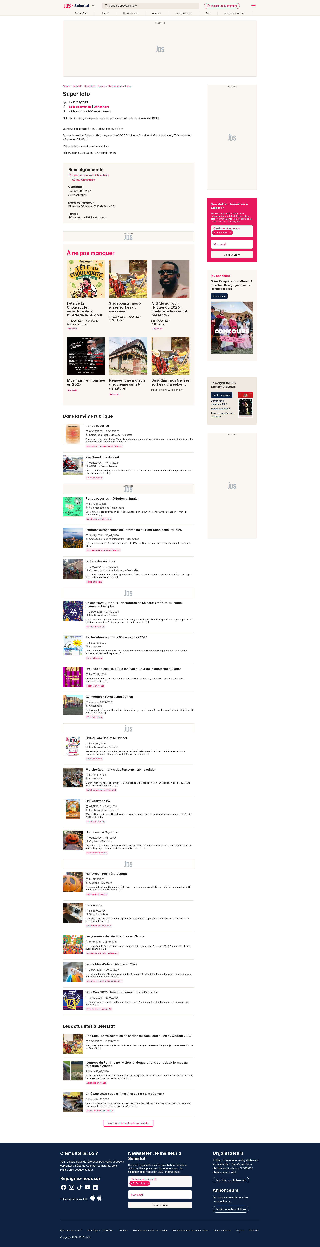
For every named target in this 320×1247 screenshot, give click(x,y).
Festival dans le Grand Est (99, 1009)
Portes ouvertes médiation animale (112, 498)
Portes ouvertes (97, 425)
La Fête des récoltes (100, 561)
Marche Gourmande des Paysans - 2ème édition (121, 769)
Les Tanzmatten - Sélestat (103, 615)
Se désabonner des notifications (191, 1230)
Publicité (253, 1230)
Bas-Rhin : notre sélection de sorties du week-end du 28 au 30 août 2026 (138, 1035)
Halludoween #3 (98, 800)
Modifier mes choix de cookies (150, 1230)
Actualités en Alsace (96, 1083)
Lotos (128, 86)
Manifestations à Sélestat (99, 519)
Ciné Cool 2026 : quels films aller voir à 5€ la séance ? (125, 1093)
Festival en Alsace (95, 686)
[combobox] (232, 231)
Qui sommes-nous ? (71, 1230)
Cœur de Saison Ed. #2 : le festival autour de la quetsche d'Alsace (134, 668)
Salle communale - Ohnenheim (90, 175)
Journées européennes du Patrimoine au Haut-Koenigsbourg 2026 (134, 529)
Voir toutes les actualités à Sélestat (128, 1123)
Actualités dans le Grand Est (100, 1110)
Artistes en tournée (234, 13)
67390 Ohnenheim (83, 179)
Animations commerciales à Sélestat (104, 446)
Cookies (123, 1230)
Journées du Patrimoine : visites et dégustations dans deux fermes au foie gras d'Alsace (137, 1064)
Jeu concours (231, 281)
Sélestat (81, 5)
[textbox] (234, 232)
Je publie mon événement (231, 1180)
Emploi (240, 1230)
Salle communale (80, 106)
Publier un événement (223, 5)
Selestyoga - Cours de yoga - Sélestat (110, 434)
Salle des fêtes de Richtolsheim (106, 507)
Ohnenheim (89, 86)
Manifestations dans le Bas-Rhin (102, 953)
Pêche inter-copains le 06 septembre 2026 (116, 637)
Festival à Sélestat (95, 626)
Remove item (231, 232)
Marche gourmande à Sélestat (101, 790)
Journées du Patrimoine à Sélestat (103, 550)
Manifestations (115, 86)
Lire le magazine (222, 395)
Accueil (66, 86)
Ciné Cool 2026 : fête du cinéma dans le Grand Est (122, 992)
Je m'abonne (232, 254)
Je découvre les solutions (231, 1209)
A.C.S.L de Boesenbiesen (103, 466)
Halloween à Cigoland (102, 832)
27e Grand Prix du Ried (102, 457)
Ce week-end (130, 13)
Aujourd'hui (81, 13)
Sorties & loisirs (183, 13)
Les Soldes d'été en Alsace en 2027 (111, 964)
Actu (208, 13)
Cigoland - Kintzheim (100, 841)
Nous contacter (222, 1230)
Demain (105, 13)
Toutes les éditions (220, 408)
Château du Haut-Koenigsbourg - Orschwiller (114, 538)
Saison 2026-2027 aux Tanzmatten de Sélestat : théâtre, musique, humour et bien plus (134, 604)
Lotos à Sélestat (94, 758)
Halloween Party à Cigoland (106, 873)
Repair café (94, 905)
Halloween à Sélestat (96, 852)
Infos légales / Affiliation (100, 1230)
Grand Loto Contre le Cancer (106, 737)
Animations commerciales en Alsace (104, 981)
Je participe (219, 296)
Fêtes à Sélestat (94, 477)
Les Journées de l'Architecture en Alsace (115, 936)
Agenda (156, 13)
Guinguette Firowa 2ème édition (109, 696)
